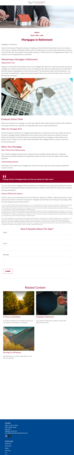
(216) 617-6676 (13, 425)
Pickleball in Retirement (45, 317)
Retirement (8, 444)
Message (6, 255)
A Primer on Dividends (11, 317)
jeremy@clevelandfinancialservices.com (16, 433)
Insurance (8, 450)
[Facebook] (6, 436)
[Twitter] (9, 436)
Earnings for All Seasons (12, 352)
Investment (8, 446)
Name (5, 232)
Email (5, 243)
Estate (7, 448)
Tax (6, 453)
